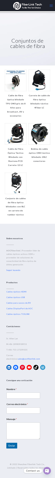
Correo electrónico (17, 404)
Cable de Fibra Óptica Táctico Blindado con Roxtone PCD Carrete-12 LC (16, 157)
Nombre (11, 389)
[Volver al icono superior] (49, 472)
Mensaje (11, 419)
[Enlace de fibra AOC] (27, 5)
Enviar (11, 445)
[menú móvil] (51, 5)
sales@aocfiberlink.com (29, 359)
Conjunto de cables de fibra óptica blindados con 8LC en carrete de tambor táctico (15, 206)
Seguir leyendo (13, 270)
